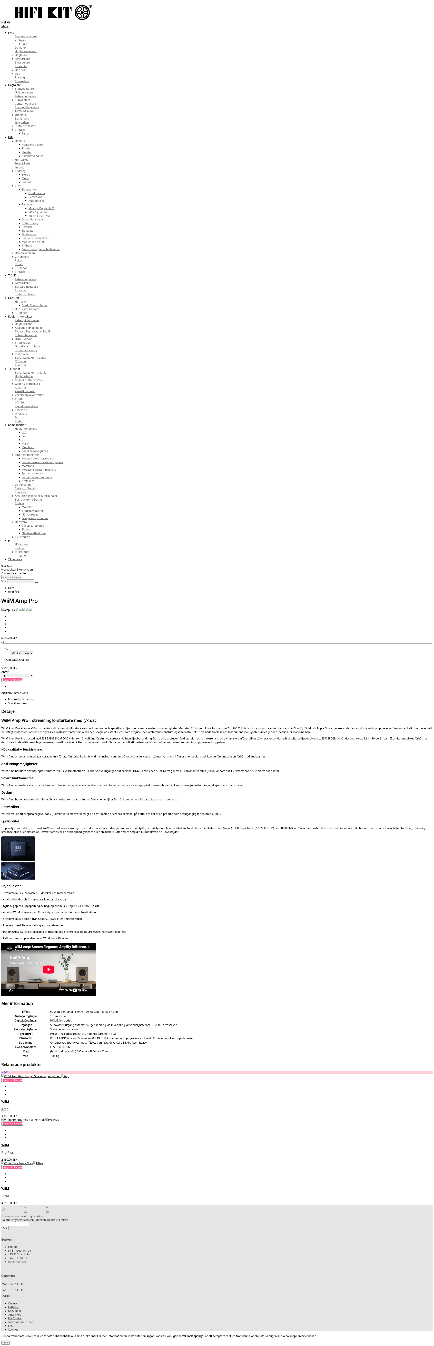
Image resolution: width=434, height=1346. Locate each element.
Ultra (5, 1196)
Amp (4, 1109)
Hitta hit (13, 1307)
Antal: (5, 672)
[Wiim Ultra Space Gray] (22, 1163)
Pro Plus (7, 1152)
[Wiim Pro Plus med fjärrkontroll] (30, 1120)
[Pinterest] (25, 1212)
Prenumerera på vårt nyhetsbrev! (23, 1216)
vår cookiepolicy (192, 1336)
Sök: (3, 581)
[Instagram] (47, 1207)
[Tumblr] (47, 1212)
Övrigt (6, 1296)
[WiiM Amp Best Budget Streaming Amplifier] (35, 1076)
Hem (11, 588)
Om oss (12, 1303)
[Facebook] (25, 1207)
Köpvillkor (14, 1311)
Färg (7, 649)
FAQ (10, 1326)
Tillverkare (15, 559)
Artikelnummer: (11, 693)
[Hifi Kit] (3, 1209)
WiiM (5, 1101)
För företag (15, 1318)
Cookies (13, 1329)
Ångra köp (14, 1314)
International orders (21, 1322)
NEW (4, 1072)
